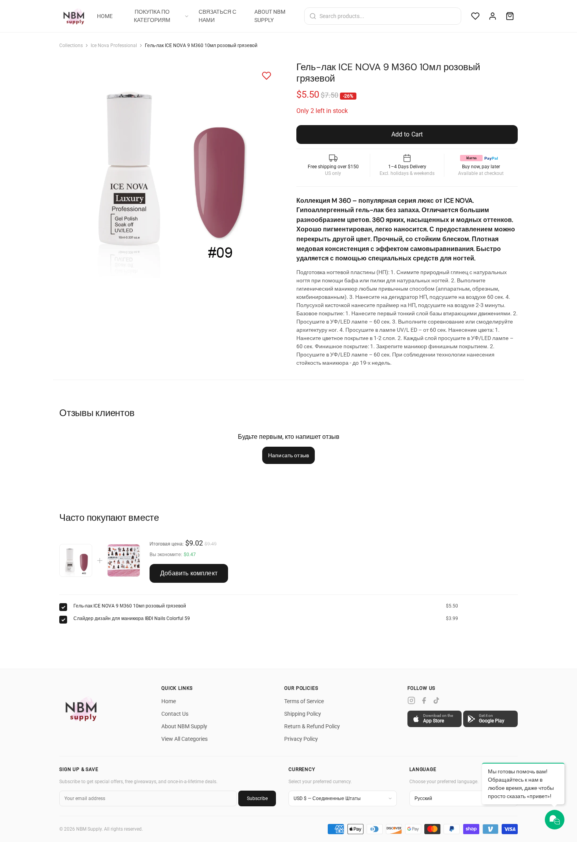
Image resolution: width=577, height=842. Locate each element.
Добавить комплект (188, 573)
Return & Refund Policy (312, 726)
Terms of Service (304, 701)
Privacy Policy (301, 739)
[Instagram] (411, 700)
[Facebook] (424, 700)
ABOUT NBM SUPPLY (269, 16)
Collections (71, 45)
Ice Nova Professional (114, 45)
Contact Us (174, 714)
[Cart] (510, 16)
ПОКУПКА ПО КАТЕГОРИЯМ (152, 16)
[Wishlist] (475, 16)
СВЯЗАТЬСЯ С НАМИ (217, 16)
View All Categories (184, 739)
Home (168, 701)
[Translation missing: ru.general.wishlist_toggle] (266, 76)
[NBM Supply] (75, 16)
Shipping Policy (302, 714)
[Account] (492, 16)
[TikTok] (436, 700)
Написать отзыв (288, 455)
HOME (105, 16)
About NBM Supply (184, 726)
